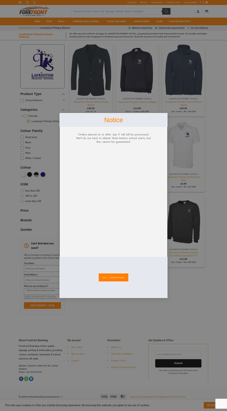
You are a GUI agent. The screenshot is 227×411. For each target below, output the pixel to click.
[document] (113, 205)
